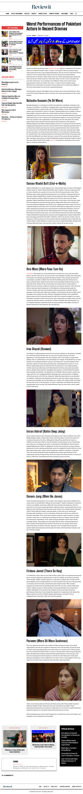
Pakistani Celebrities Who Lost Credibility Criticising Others (11, 97)
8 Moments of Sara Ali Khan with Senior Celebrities (15, 751)
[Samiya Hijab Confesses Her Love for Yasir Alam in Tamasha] (5, 44)
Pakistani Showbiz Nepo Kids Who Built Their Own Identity (12, 104)
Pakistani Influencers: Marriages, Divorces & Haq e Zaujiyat (12, 90)
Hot (10, 38)
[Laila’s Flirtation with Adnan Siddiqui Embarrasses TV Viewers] (5, 52)
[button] (76, 13)
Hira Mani (30, 273)
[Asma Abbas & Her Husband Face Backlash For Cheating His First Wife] (5, 34)
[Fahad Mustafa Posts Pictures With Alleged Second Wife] (5, 69)
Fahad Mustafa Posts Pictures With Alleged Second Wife (15, 68)
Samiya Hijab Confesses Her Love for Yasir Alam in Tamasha (16, 43)
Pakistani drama (53, 68)
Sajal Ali (52, 140)
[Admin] (7, 764)
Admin (34, 35)
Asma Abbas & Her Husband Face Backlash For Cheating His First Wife (16, 34)
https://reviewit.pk (17, 764)
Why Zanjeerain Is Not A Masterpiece (9, 111)
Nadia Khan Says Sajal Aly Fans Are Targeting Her (15, 59)
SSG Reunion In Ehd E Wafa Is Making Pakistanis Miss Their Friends (43, 746)
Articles (4, 86)
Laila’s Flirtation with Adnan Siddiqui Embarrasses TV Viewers (16, 51)
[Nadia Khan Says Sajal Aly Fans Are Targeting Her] (5, 60)
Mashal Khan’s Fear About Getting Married (68, 749)
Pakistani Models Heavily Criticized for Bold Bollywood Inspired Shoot (69, 743)
